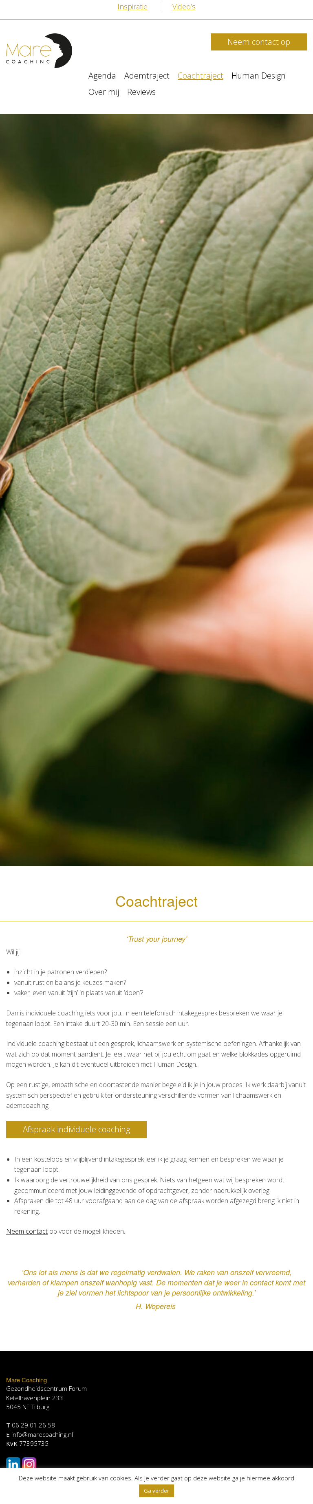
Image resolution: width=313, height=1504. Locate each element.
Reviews (141, 91)
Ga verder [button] (156, 1490)
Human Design (258, 75)
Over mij (103, 91)
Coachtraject (200, 75)
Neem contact (27, 1231)
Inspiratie (132, 6)
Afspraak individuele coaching (76, 1129)
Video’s (184, 6)
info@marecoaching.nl (42, 1434)
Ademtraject (147, 75)
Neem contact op (258, 41)
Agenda (102, 75)
